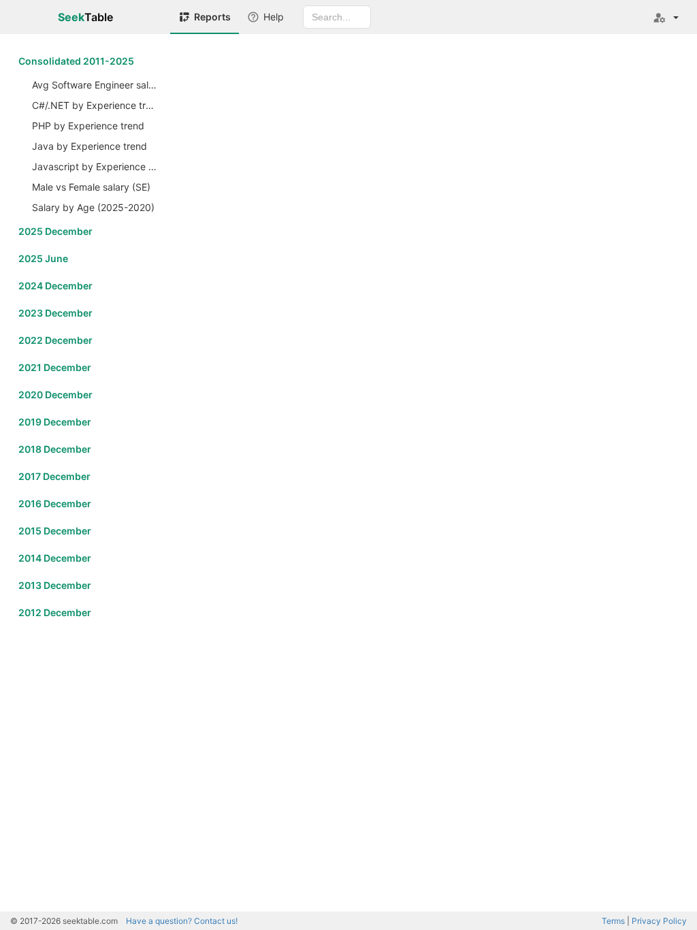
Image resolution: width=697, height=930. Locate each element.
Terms (613, 921)
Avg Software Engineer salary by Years (96, 85)
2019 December (54, 422)
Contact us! (182, 921)
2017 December (54, 476)
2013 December (54, 585)
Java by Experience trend (89, 146)
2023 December (55, 313)
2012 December (54, 612)
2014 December (54, 558)
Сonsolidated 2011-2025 (76, 61)
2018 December (54, 449)
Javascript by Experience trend (96, 166)
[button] (665, 17)
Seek (85, 17)
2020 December (55, 394)
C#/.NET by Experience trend (96, 105)
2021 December (54, 367)
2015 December (54, 530)
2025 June (43, 258)
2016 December (54, 503)
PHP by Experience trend (88, 125)
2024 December (55, 285)
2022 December (55, 340)
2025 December (55, 231)
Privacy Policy (659, 921)
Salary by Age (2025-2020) (93, 207)
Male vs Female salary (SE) (91, 187)
